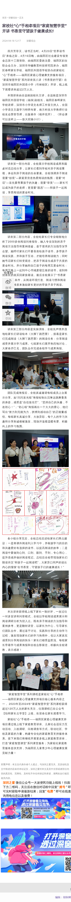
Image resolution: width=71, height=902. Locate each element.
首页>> (5, 17)
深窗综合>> (14, 17)
